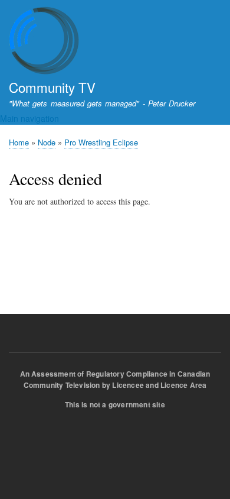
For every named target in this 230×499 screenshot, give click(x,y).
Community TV (52, 86)
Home (19, 142)
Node (46, 142)
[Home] (44, 42)
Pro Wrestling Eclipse (101, 142)
